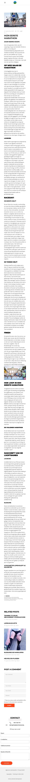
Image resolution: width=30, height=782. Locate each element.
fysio (9, 446)
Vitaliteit (19, 598)
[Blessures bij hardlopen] (15, 639)
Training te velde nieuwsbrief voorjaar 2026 (14, 616)
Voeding (6, 600)
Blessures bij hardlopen (13, 652)
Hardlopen (7, 598)
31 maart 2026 (7, 619)
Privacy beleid (21, 770)
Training (14, 598)
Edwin (7, 596)
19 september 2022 (9, 654)
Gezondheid (15, 597)
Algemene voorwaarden (11, 770)
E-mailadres (4, 739)
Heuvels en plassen (11, 658)
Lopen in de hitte (10, 623)
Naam (2, 733)
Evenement (7, 597)
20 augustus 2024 (8, 625)
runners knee (14, 97)
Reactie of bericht (5, 752)
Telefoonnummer (5, 745)
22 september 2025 (9, 31)
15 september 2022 (9, 660)
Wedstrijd (13, 600)
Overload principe (8, 519)
